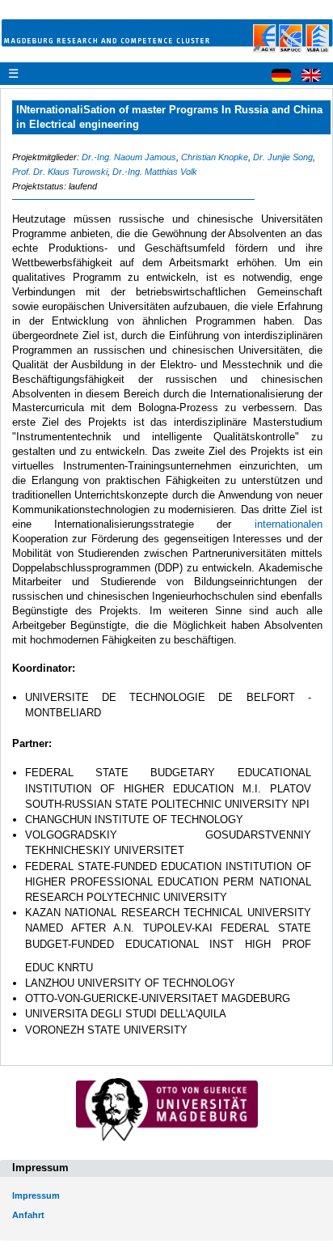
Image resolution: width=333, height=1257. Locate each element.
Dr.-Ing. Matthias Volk (154, 171)
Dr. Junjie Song (283, 157)
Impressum (36, 1195)
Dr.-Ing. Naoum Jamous (129, 157)
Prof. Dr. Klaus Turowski (59, 171)
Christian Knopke (214, 157)
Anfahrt (28, 1215)
